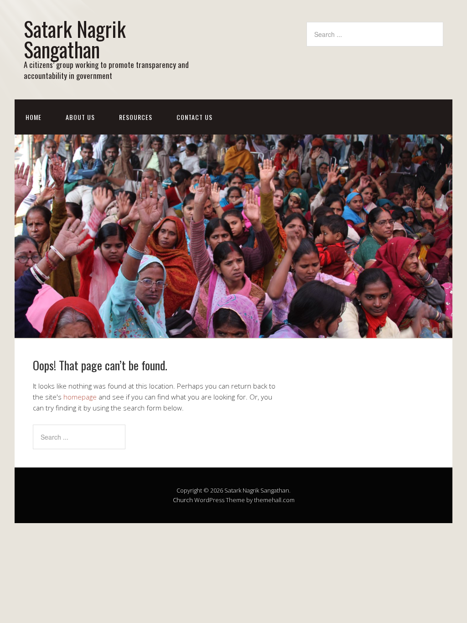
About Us (80, 117)
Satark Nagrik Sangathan (75, 38)
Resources (135, 117)
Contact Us (194, 117)
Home (34, 117)
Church (183, 500)
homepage (80, 396)
